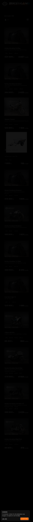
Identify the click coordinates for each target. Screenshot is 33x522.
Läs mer (4, 519)
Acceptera (24, 518)
